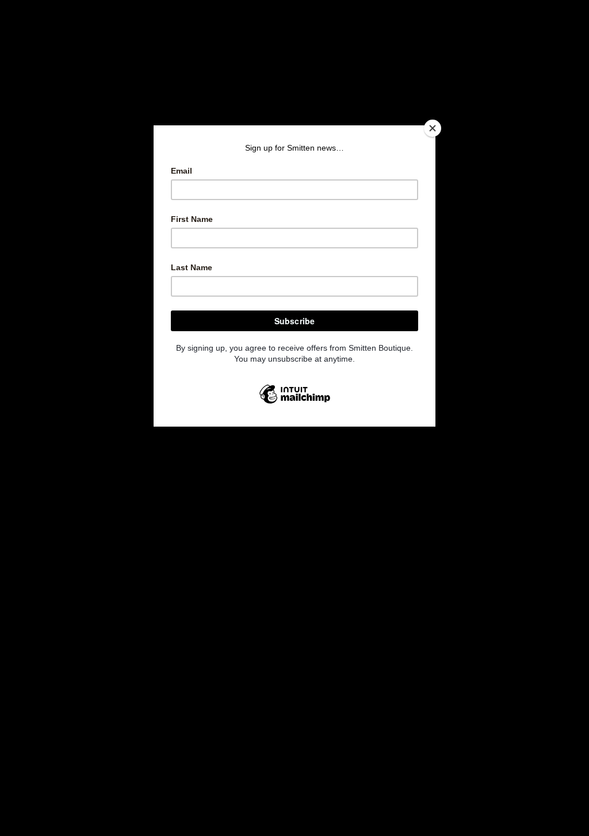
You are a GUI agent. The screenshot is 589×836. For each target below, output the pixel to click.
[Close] (432, 128)
